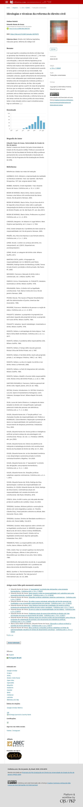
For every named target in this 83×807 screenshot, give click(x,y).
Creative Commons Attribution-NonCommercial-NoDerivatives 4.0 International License (61, 102)
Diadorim (10, 688)
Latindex (10, 697)
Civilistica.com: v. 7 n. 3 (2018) (43, 595)
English (11, 655)
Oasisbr (9, 690)
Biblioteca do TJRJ (13, 700)
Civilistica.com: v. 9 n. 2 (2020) (21, 621)
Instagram (16, 731)
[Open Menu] (7, 2)
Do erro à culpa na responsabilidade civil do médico (46, 609)
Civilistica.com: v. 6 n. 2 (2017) (42, 626)
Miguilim (10, 685)
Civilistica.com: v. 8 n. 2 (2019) (61, 603)
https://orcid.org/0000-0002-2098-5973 (19, 28)
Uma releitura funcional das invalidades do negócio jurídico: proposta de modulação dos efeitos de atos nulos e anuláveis (40, 606)
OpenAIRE (10, 683)
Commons (56, 783)
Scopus (9, 673)
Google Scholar (12, 671)
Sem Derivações (20, 785)
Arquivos (15, 8)
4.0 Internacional (32, 785)
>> (12, 635)
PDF (54, 49)
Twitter (9, 731)
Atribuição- (64, 783)
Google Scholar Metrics (15, 708)
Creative (50, 783)
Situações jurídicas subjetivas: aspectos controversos (47, 597)
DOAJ (9, 675)
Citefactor (10, 695)
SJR (8, 713)
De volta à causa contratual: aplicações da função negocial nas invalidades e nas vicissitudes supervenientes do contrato (41, 602)
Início (8, 8)
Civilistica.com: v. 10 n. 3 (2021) (54, 615)
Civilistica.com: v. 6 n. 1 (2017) (63, 607)
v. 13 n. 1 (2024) (25, 8)
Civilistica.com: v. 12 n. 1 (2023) (32, 591)
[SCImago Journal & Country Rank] (19, 715)
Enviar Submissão (14, 643)
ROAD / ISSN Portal (13, 678)
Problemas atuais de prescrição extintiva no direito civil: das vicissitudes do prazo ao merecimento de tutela (40, 614)
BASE (8, 692)
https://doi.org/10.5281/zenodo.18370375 (24, 34)
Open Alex (10, 680)
